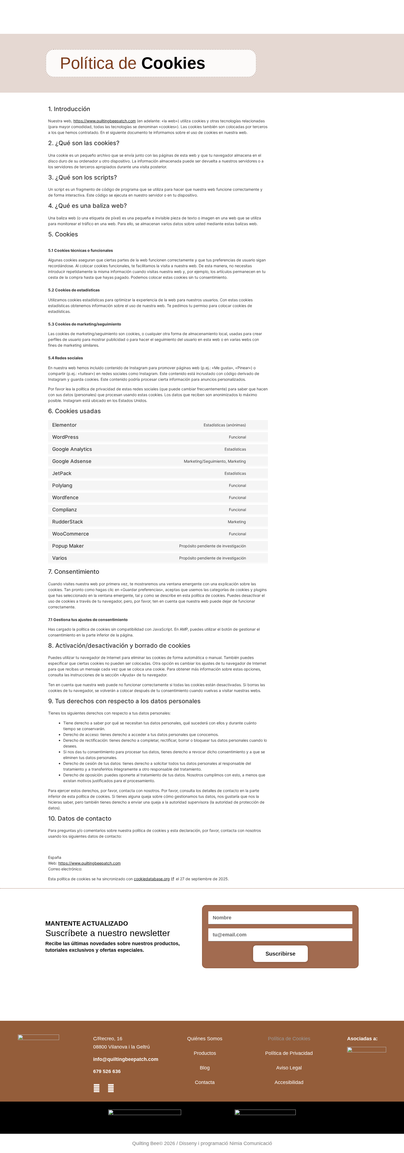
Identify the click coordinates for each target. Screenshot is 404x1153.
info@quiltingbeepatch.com (125, 1059)
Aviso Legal (289, 1068)
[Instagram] (96, 1088)
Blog (205, 1068)
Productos (205, 1053)
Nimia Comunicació (250, 1143)
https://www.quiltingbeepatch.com (104, 120)
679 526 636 (107, 1071)
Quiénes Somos (204, 1038)
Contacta (205, 1082)
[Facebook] (110, 1088)
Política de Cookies (289, 1038)
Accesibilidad (289, 1082)
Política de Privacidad (289, 1053)
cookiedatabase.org (152, 878)
